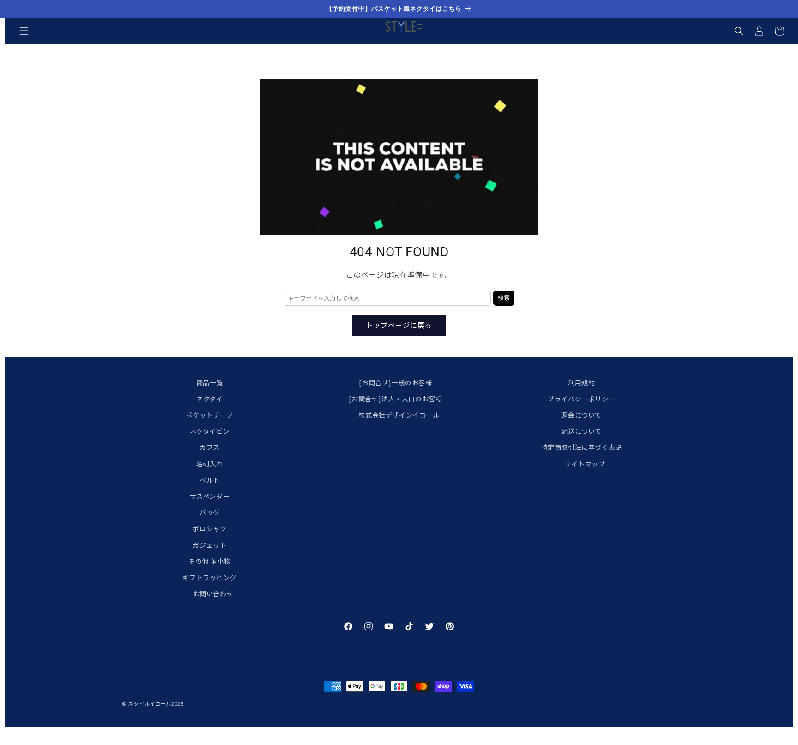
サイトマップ (585, 463)
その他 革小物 (209, 561)
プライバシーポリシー (581, 398)
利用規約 (581, 382)
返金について (581, 414)
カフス (210, 447)
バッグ (210, 512)
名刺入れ (209, 463)
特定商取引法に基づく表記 (581, 447)
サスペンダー (210, 496)
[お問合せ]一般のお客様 (395, 382)
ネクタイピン (210, 431)
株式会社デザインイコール (398, 414)
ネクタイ (209, 398)
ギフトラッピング (209, 577)
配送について (581, 431)
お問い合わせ (213, 593)
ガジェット (209, 545)
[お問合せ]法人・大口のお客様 (395, 398)
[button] (24, 31)
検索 (504, 297)
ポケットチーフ (209, 414)
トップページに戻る (399, 325)
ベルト (210, 480)
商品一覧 (209, 382)
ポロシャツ (209, 528)
